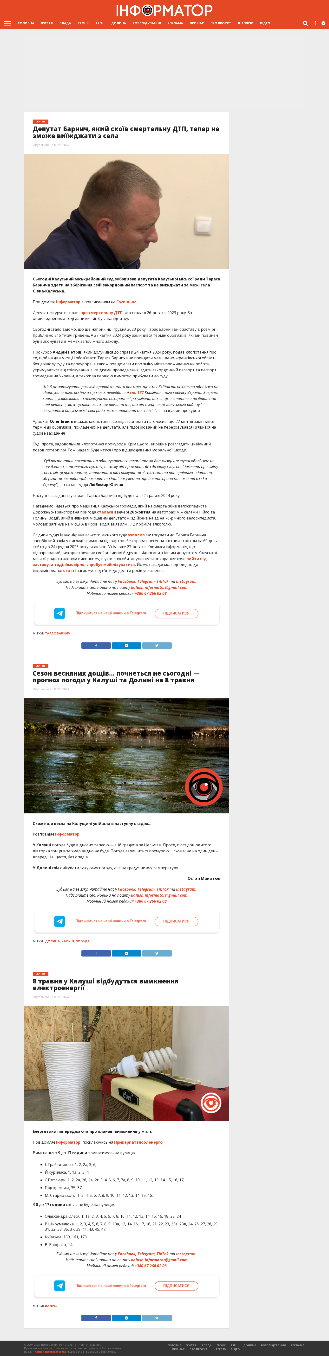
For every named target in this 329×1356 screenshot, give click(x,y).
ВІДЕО (265, 23)
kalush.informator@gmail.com (159, 587)
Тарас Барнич (57, 633)
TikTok (163, 581)
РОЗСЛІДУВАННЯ (147, 23)
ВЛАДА (65, 23)
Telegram (146, 581)
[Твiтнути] (156, 644)
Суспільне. (127, 301)
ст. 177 (137, 392)
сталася (105, 512)
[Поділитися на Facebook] (96, 644)
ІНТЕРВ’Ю (245, 23)
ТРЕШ (100, 23)
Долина (52, 941)
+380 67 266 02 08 (151, 593)
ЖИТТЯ (47, 23)
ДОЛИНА (118, 23)
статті (69, 570)
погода (82, 941)
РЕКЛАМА (175, 23)
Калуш (67, 941)
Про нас (197, 23)
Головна (26, 23)
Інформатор (68, 301)
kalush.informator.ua (50, 1351)
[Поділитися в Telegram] (126, 644)
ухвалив (136, 535)
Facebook (126, 581)
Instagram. (186, 581)
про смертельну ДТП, (102, 312)
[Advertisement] (164, 72)
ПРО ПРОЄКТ (221, 23)
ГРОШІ (83, 23)
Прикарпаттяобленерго (138, 1142)
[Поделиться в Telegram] (126, 952)
